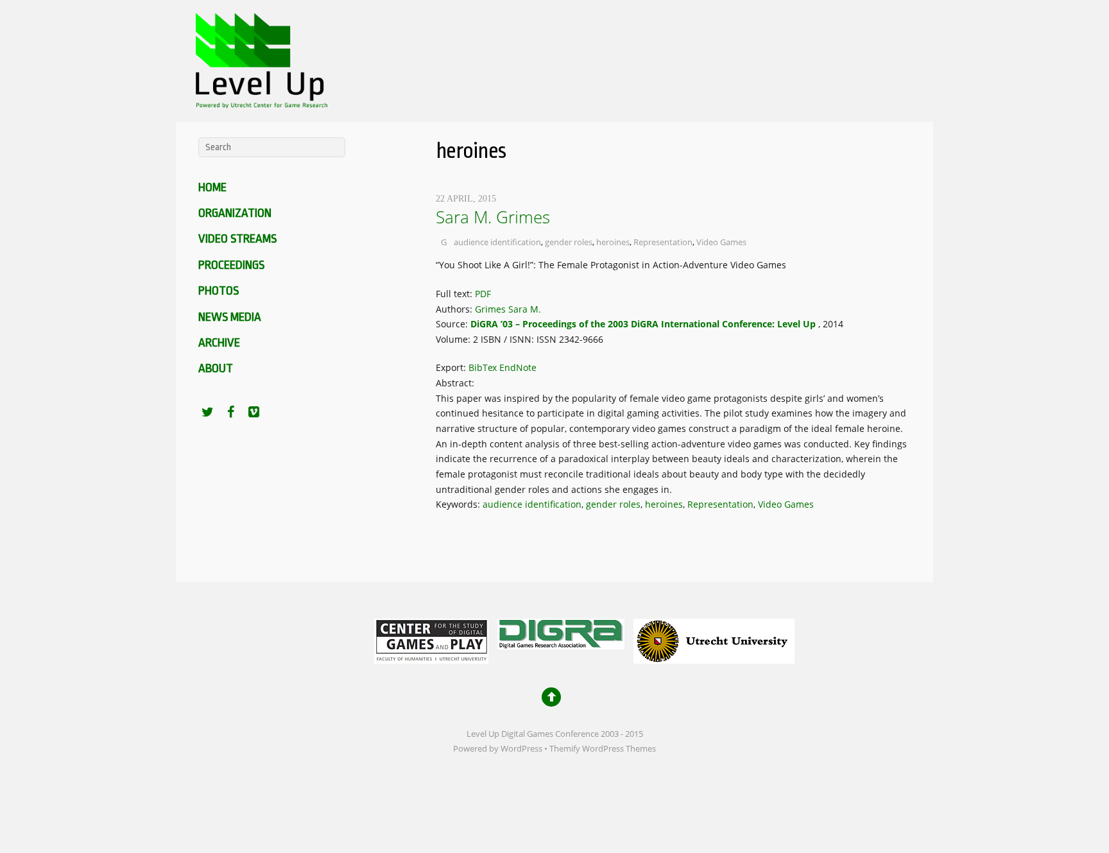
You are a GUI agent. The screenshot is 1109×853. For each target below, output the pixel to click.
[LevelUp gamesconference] (259, 100)
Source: (453, 324)
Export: (452, 367)
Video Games (721, 242)
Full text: (455, 294)
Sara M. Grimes (493, 216)
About (215, 368)
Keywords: (459, 504)
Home (212, 187)
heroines (613, 242)
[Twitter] (207, 411)
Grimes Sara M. (508, 309)
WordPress (521, 748)
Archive (219, 343)
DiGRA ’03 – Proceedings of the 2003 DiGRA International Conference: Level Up (643, 324)
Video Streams (237, 239)
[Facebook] (230, 411)
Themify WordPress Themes (602, 748)
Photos (218, 291)
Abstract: (455, 383)
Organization (234, 213)
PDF (483, 294)
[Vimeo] (253, 411)
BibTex (483, 367)
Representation (662, 242)
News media (229, 317)
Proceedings (231, 265)
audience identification (497, 242)
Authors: (455, 309)
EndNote (518, 367)
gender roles (568, 242)
